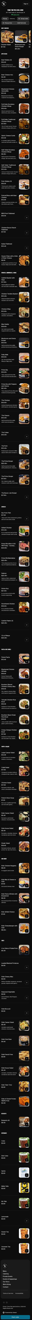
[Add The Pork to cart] (26, 451)
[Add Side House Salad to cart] (26, 834)
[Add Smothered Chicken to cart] (26, 609)
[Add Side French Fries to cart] (26, 1058)
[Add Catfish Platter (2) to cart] (26, 624)
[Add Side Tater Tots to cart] (26, 1089)
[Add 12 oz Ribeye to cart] (26, 639)
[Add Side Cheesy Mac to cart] (26, 982)
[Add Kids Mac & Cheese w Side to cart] (26, 885)
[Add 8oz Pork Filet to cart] (26, 518)
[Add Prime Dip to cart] (26, 375)
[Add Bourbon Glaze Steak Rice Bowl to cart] (26, 721)
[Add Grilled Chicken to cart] (26, 533)
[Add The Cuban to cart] (26, 436)
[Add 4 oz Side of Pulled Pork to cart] (26, 952)
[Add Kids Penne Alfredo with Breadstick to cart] (26, 900)
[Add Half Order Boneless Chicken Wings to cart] (26, 156)
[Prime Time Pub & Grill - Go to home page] (3, 3)
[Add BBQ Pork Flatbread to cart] (26, 217)
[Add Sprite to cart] (26, 1175)
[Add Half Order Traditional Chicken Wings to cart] (26, 172)
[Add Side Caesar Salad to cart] (26, 819)
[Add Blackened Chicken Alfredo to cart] (26, 676)
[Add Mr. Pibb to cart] (26, 1205)
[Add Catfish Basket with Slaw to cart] (26, 284)
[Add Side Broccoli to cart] (26, 1013)
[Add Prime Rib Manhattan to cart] (26, 564)
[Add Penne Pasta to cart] (26, 661)
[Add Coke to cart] (26, 1145)
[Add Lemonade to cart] (26, 1220)
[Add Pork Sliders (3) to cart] (26, 187)
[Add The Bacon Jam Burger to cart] (26, 497)
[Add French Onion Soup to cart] (26, 803)
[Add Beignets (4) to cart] (26, 1124)
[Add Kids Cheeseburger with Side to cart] (26, 930)
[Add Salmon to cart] (26, 579)
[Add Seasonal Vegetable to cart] (26, 997)
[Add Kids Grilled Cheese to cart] (26, 916)
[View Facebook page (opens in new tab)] (4, 1302)
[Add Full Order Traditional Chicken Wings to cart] (26, 126)
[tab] (4, 18)
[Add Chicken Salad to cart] (11, 40)
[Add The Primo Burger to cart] (26, 482)
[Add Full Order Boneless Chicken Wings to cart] (26, 111)
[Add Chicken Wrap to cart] (26, 315)
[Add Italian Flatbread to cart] (26, 248)
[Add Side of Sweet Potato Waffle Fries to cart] (26, 1103)
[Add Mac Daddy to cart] (26, 330)
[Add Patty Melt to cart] (26, 360)
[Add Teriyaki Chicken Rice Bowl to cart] (26, 706)
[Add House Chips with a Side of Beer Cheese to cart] (26, 263)
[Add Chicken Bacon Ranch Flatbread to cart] (26, 232)
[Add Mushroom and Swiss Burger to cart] (24, 40)
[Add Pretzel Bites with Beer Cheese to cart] (26, 202)
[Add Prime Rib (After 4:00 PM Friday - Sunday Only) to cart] (26, 548)
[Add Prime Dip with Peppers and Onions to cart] (26, 391)
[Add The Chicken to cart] (26, 406)
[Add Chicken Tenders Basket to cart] (26, 299)
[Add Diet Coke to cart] (26, 1160)
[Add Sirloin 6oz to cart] (26, 594)
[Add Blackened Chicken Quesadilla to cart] (26, 95)
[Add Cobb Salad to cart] (26, 773)
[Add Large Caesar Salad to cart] (26, 758)
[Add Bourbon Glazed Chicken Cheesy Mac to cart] (26, 691)
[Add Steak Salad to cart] (26, 849)
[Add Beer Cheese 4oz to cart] (26, 80)
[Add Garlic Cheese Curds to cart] (26, 141)
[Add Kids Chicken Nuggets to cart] (26, 870)
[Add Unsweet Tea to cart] (26, 1250)
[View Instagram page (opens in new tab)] (7, 1302)
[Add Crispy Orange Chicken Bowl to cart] (26, 736)
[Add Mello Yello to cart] (26, 1190)
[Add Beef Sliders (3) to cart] (26, 65)
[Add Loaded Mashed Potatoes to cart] (26, 967)
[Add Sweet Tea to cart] (26, 1236)
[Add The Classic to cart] (26, 421)
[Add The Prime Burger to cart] (26, 467)
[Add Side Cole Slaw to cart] (26, 1043)
